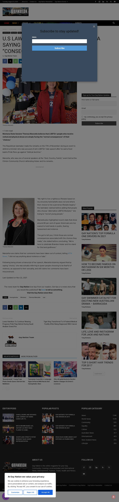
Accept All (45, 492)
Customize (15, 492)
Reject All (30, 492)
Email (34, 37)
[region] (30, 485)
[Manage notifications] (113, 497)
